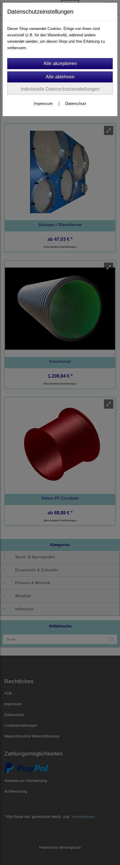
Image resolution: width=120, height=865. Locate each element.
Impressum (43, 103)
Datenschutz (76, 103)
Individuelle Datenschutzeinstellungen (60, 89)
